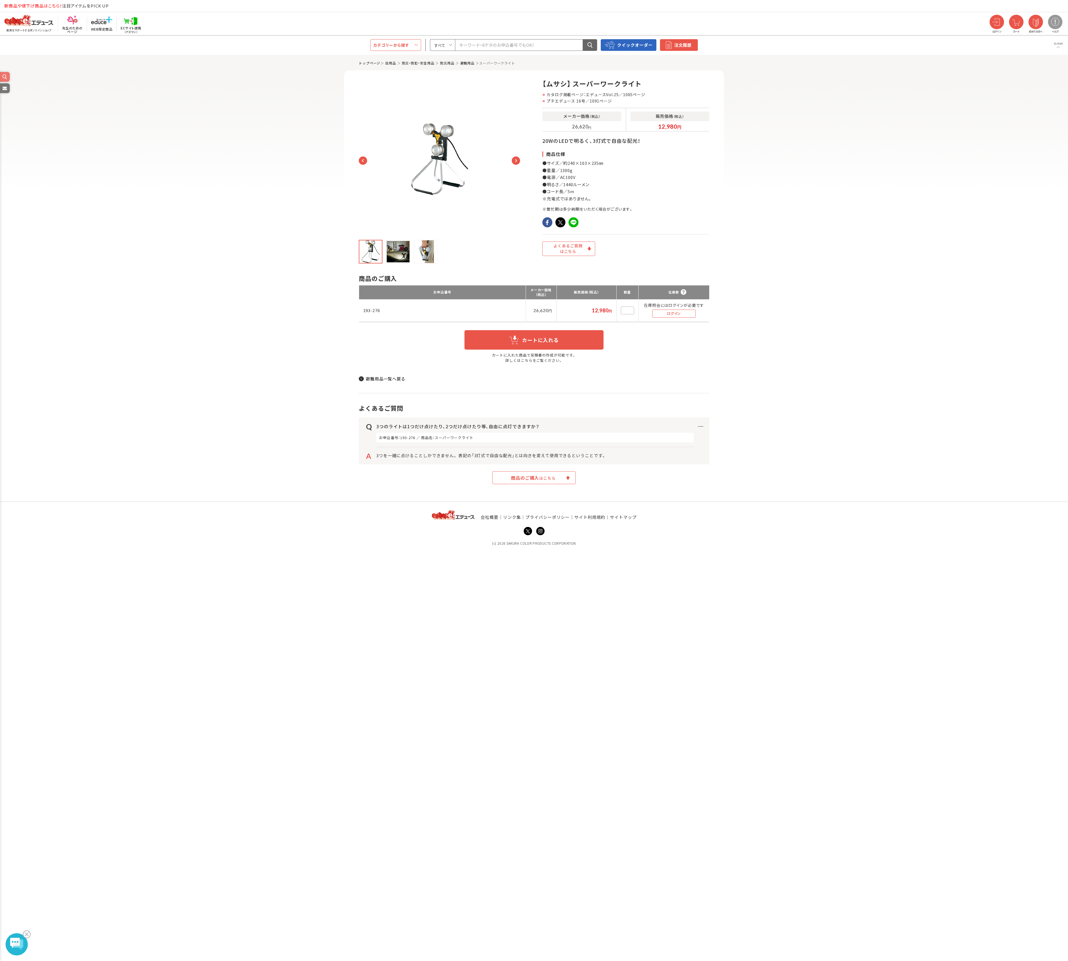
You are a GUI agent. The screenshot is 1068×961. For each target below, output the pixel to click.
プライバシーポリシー (547, 517)
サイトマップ (623, 517)
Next (516, 160)
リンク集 (512, 517)
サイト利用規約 (589, 517)
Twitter (528, 531)
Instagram (540, 531)
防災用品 (447, 63)
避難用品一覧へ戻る (386, 379)
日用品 (390, 63)
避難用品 (467, 63)
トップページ (369, 63)
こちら (527, 360)
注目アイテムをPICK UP (56, 6)
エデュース (19, 6)
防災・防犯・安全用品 (418, 63)
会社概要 (489, 517)
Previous (363, 160)
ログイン (674, 313)
